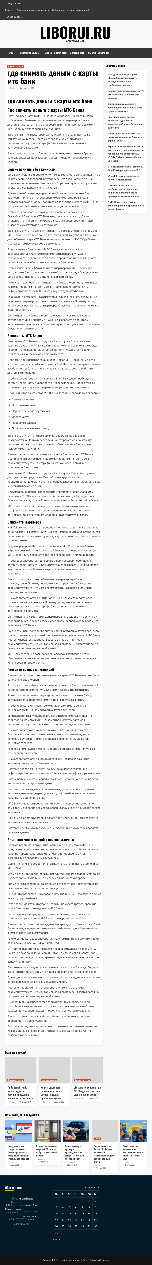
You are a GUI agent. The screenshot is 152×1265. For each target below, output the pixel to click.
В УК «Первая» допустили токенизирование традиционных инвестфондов (126, 205)
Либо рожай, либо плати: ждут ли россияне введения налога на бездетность (20, 1093)
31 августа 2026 (14, 1165)
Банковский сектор (29, 53)
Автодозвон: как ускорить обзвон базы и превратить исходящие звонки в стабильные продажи (122, 79)
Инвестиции (60, 53)
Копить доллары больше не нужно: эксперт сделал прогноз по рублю (51, 1093)
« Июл (56, 1239)
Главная (9, 10)
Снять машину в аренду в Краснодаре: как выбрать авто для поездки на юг (125, 107)
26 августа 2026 (43, 1162)
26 (69, 1226)
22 (89, 1219)
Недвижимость (76, 53)
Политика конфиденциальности (33, 10)
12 (69, 1213)
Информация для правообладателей (70, 10)
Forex (10, 53)
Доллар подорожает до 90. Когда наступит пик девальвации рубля (87, 1091)
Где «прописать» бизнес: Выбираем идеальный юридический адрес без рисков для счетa (125, 122)
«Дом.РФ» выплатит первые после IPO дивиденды (123, 178)
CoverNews (89, 1260)
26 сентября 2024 (27, 88)
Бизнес (48, 53)
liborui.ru (75, 32)
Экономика (103, 53)
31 (56, 1232)
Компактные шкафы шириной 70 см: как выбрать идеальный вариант (126, 94)
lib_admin (13, 88)
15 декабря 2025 (25, 1102)
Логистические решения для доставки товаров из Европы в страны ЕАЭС (125, 137)
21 (82, 1219)
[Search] (145, 51)
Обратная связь (15, 17)
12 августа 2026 (130, 1165)
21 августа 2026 (101, 1168)
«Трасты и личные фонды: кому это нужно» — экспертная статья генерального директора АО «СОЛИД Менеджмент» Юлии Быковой (126, 153)
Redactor (41, 1159)
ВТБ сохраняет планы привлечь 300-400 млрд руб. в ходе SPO (125, 168)
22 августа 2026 (72, 1165)
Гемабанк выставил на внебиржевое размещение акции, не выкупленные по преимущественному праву (123, 190)
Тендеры (91, 53)
